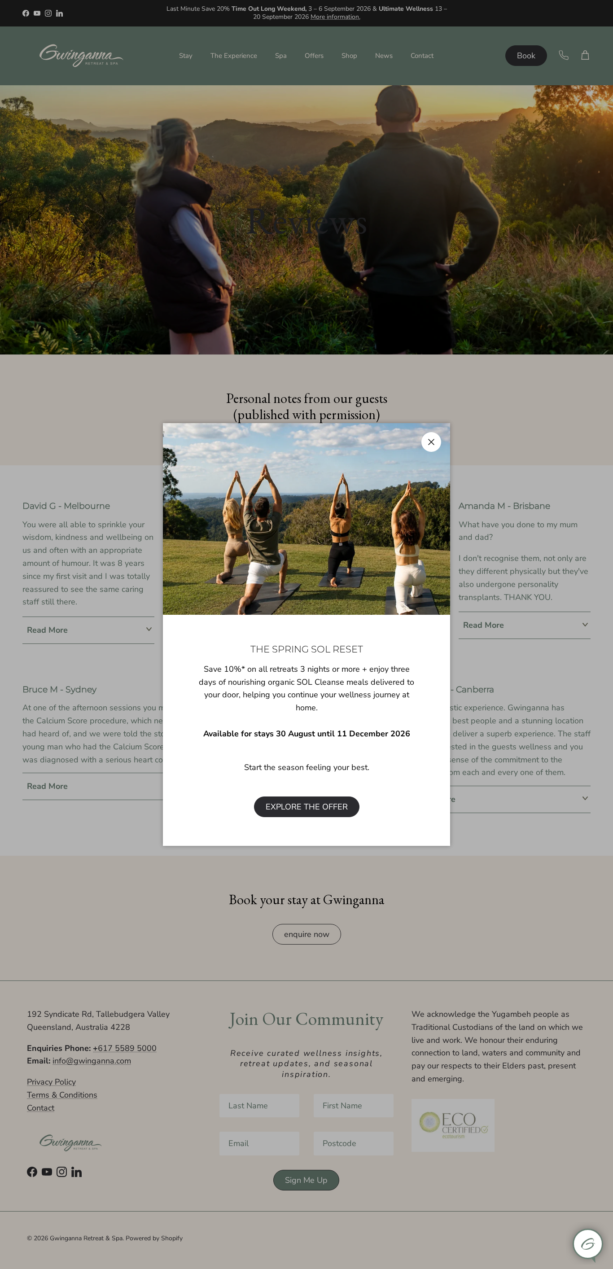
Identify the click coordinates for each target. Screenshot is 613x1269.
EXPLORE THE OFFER (307, 806)
